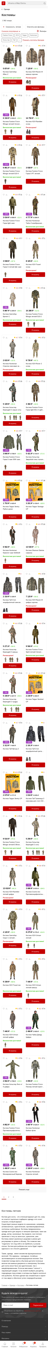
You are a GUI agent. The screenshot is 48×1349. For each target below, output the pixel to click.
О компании (6, 1320)
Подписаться (38, 1305)
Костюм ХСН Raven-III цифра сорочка (34, 601)
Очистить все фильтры (35, 27)
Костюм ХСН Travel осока (33, 265)
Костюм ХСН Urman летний (33, 936)
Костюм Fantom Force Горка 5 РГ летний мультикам (34, 172)
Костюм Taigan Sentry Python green (11, 508)
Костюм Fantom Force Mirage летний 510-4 (11, 172)
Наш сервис (6, 1332)
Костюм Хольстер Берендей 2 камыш (10, 651)
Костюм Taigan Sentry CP (12, 798)
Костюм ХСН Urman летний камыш (33, 986)
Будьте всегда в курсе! (14, 1293)
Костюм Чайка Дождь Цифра (34, 1036)
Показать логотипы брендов (33, 40)
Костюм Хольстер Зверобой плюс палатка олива (35, 458)
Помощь (5, 1326)
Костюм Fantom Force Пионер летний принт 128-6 (34, 1085)
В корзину (12, 82)
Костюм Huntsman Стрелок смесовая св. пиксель (11, 365)
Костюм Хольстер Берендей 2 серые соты (12, 408)
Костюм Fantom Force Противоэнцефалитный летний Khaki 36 (12, 1129)
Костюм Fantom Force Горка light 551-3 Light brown (34, 408)
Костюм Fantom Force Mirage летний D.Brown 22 (12, 843)
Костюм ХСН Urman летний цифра (10, 1036)
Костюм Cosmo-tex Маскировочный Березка (12, 1173)
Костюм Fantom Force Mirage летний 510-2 (34, 315)
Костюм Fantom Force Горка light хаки (11, 222)
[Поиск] (26, 3)
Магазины (5, 1338)
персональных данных (32, 1311)
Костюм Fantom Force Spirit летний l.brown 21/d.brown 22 (34, 651)
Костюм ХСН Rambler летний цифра (11, 893)
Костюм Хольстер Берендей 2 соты (32, 843)
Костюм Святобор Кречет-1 (10, 315)
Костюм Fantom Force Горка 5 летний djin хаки (12, 265)
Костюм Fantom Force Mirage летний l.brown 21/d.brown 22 (11, 123)
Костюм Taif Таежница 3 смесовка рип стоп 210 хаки (35, 800)
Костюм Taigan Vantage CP (35, 508)
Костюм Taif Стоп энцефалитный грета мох (34, 750)
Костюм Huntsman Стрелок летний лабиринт (33, 1173)
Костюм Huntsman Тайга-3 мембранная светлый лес (34, 222)
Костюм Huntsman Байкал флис (33, 1129)
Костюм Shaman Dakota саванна (35, 551)
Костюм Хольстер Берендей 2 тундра (10, 700)
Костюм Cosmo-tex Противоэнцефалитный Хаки (35, 893)
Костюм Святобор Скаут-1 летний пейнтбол (10, 936)
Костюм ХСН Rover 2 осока (34, 365)
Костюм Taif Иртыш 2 (11, 749)
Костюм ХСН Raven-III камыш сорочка (34, 73)
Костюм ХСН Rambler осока (34, 123)
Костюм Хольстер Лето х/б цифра (12, 1085)
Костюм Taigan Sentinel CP (34, 700)
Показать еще (24, 1189)
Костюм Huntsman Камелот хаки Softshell (11, 551)
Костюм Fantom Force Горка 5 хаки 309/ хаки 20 (11, 458)
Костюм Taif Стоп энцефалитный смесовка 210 (12, 601)
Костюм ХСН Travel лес (12, 985)
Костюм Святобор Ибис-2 (10, 73)
